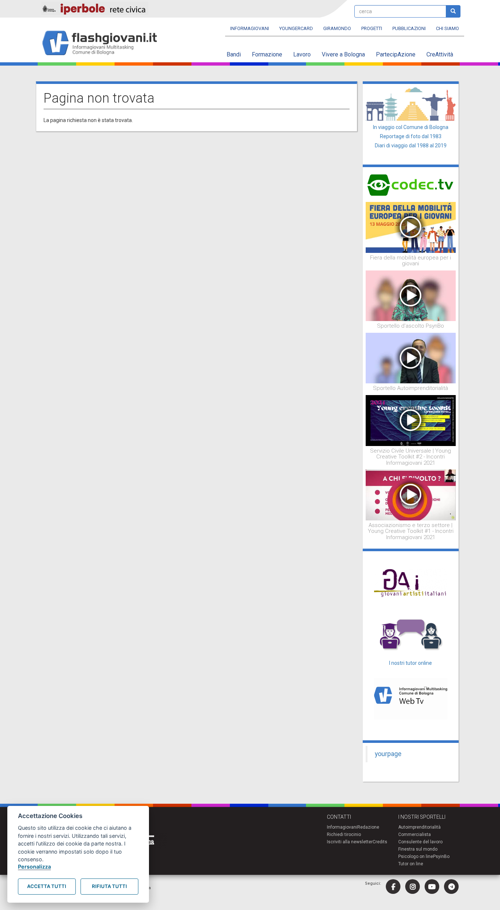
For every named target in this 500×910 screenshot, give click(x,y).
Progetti (371, 28)
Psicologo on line (415, 856)
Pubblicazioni (409, 28)
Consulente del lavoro (420, 841)
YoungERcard (296, 28)
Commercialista (414, 834)
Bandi (234, 54)
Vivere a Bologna (343, 54)
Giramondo (337, 28)
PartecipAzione (395, 54)
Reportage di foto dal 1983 (410, 136)
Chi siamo (447, 28)
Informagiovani (249, 28)
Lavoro (302, 54)
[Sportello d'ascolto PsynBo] (411, 295)
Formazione (267, 54)
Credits (380, 841)
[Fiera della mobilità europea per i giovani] (411, 227)
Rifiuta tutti (109, 886)
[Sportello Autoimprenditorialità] (411, 358)
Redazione (368, 827)
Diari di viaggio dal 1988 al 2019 (411, 145)
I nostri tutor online (410, 663)
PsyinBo (441, 856)
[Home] (102, 43)
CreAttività (439, 54)
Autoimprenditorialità (419, 827)
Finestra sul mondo (417, 849)
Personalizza (34, 866)
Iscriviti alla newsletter (350, 841)
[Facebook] (393, 886)
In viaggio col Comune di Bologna (410, 127)
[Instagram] (412, 886)
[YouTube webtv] (432, 886)
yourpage (388, 754)
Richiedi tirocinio (344, 834)
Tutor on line (410, 863)
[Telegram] (451, 886)
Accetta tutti (46, 886)
